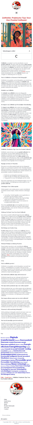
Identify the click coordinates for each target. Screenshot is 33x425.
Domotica (17, 340)
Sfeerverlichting (6, 364)
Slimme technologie (18, 364)
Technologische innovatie (8, 369)
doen (8, 255)
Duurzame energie (20, 342)
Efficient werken (20, 344)
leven (24, 71)
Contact (6, 409)
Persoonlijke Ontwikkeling (10, 362)
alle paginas (4, 419)
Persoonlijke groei (23, 360)
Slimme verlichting (10, 366)
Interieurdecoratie (19, 351)
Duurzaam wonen (7, 342)
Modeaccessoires (13, 358)
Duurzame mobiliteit (8, 344)
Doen (5, 404)
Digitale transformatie (9, 338)
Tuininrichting (21, 372)
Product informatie (9, 406)
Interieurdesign (5, 352)
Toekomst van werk (11, 372)
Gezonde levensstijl (11, 349)
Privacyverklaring (6, 415)
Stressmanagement (6, 367)
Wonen (6, 402)
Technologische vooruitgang (18, 371)
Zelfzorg (12, 374)
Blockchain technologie (5, 337)
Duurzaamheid (26, 340)
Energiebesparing (17, 346)
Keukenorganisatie (22, 354)
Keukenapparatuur (8, 354)
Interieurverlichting (14, 352)
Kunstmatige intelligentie (9, 356)
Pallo (2, 377)
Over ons (6, 407)
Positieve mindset (23, 362)
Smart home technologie (22, 366)
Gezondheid (4, 351)
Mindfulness (5, 358)
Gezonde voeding (24, 349)
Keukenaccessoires (23, 352)
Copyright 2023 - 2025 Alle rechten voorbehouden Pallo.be (16, 422)
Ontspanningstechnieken (8, 360)
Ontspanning (21, 358)
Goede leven (8, 377)
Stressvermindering (18, 367)
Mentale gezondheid (23, 356)
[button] (16, 13)
